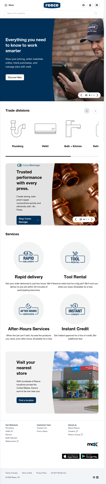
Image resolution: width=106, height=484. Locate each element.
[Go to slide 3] (94, 95)
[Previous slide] (81, 95)
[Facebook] (94, 477)
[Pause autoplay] (86, 95)
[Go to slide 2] (91, 95)
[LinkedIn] (97, 477)
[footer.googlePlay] (89, 456)
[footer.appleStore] (71, 456)
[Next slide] (97, 95)
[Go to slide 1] (89, 95)
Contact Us (42, 428)
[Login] (83, 5)
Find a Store (42, 431)
